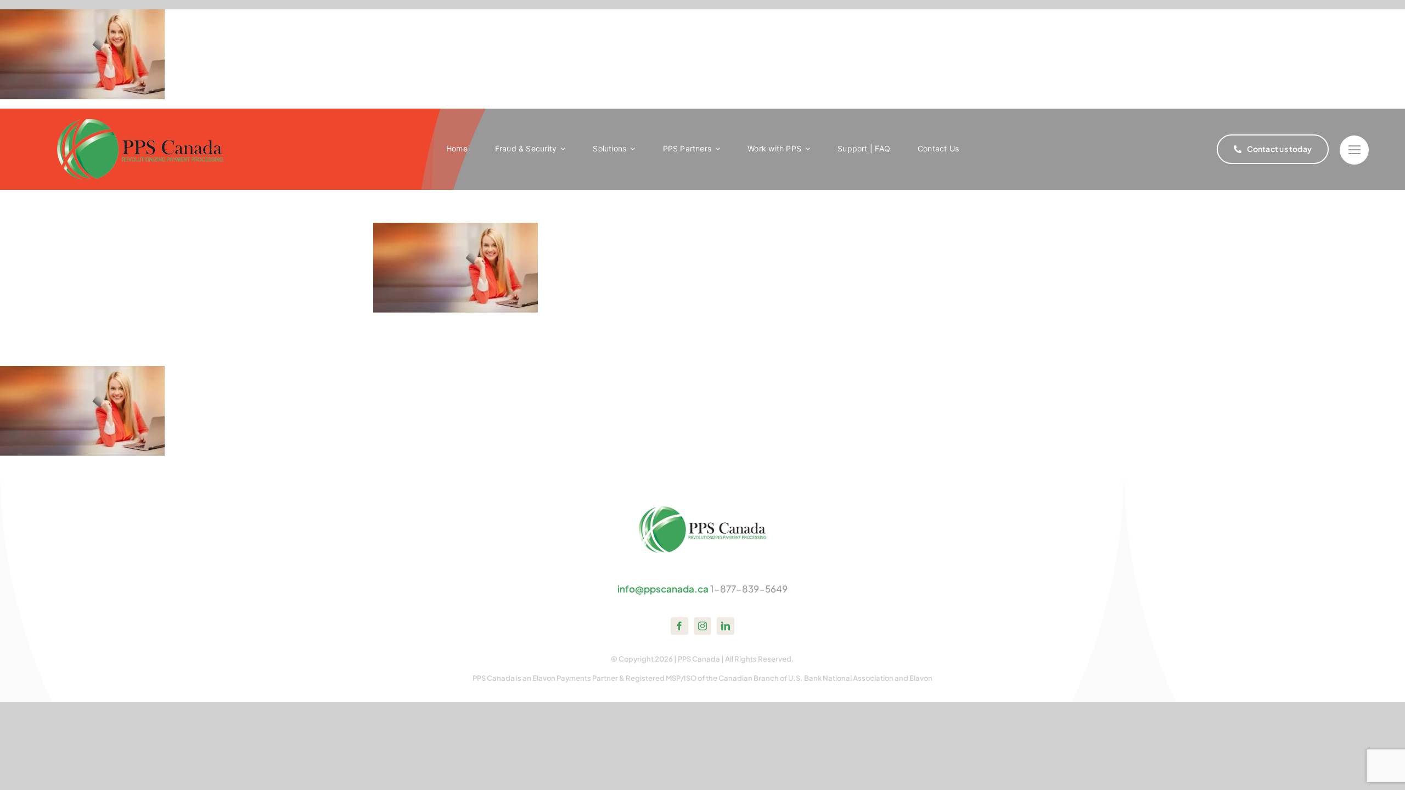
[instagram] (702, 626)
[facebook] (679, 626)
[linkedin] (725, 626)
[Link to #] (1354, 150)
